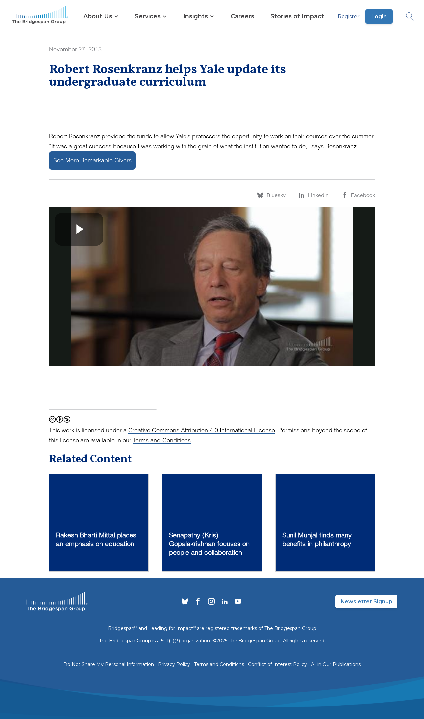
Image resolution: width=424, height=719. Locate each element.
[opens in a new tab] (185, 602)
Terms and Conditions (162, 440)
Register (349, 16)
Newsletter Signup (366, 601)
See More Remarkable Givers (92, 160)
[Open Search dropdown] (406, 17)
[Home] (40, 16)
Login (379, 16)
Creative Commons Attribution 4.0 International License (201, 430)
